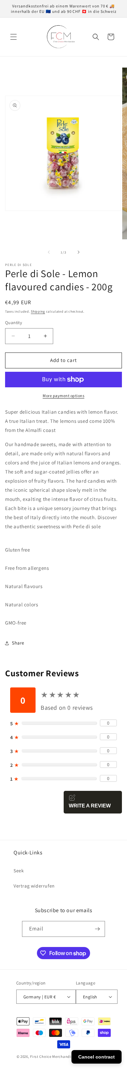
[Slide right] (78, 252)
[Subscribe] (97, 929)
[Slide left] (48, 252)
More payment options (63, 395)
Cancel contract (96, 1057)
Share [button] (18, 643)
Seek (19, 871)
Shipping (38, 311)
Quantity (13, 322)
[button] (13, 36)
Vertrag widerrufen (34, 886)
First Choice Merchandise (52, 1056)
